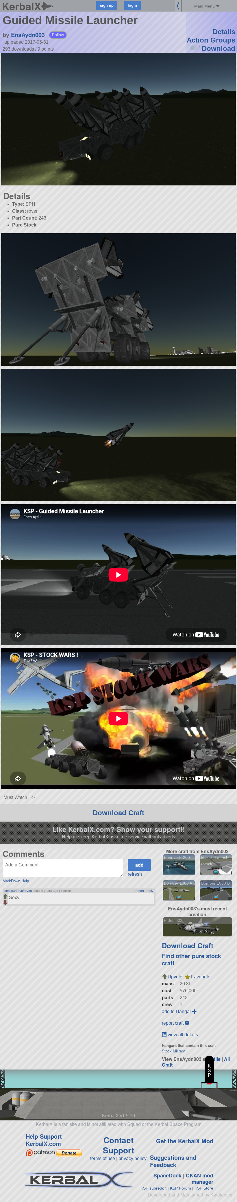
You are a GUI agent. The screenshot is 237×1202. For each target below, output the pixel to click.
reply (150, 890)
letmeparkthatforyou (18, 890)
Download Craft (118, 813)
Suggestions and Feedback (173, 1161)
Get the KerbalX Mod (184, 1141)
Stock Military (173, 1051)
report (140, 890)
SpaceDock (167, 1175)
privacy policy (132, 1158)
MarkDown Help (16, 881)
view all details (182, 1034)
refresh (135, 874)
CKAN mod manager (199, 1179)
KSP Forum (180, 1188)
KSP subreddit (153, 1188)
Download (218, 48)
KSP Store (204, 1188)
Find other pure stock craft (191, 959)
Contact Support (118, 1145)
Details (224, 32)
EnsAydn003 (28, 34)
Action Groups (211, 40)
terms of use (102, 1158)
